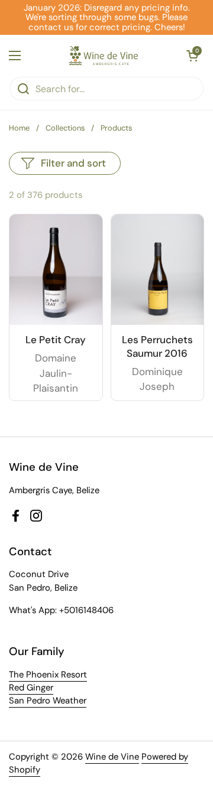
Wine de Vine (112, 757)
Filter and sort (73, 163)
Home (19, 128)
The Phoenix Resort (48, 674)
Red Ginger (31, 687)
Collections (65, 128)
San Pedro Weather (47, 700)
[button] (192, 55)
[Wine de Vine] (103, 55)
